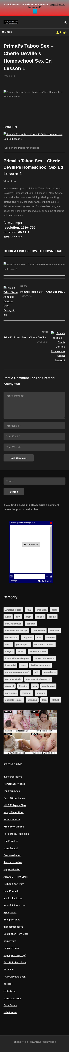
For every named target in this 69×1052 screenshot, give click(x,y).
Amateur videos (13, 610)
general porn (22, 644)
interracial (10, 665)
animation (42, 610)
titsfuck (55, 700)
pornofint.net (11, 848)
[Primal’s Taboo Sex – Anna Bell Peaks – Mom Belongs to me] (34, 301)
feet (39, 637)
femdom (50, 637)
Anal (29, 610)
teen (44, 700)
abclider (8, 983)
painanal (9, 686)
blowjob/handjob (13, 624)
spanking (32, 700)
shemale (41, 693)
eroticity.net (10, 991)
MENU (8, 32)
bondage (31, 624)
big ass (40, 617)
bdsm (28, 617)
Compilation (39, 630)
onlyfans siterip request (38, 679)
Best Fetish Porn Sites (16, 933)
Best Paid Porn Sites (15, 962)
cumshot (54, 630)
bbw (18, 617)
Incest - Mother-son (44, 658)
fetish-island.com (13, 898)
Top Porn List (11, 841)
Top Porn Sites (12, 790)
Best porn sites (12, 919)
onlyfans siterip (13, 679)
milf (36, 672)
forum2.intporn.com (14, 905)
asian (54, 610)
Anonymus (12, 384)
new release (50, 672)
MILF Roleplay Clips (15, 805)
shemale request (13, 700)
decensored (11, 637)
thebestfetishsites (13, 926)
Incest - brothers (38, 651)
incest (21, 651)
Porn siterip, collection (16, 833)
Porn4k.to (9, 969)
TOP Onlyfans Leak (14, 976)
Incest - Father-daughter (17, 658)
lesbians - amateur (40, 665)
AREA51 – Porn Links (16, 876)
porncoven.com (12, 998)
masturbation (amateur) (17, 672)
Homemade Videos (14, 783)
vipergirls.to (10, 912)
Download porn (12, 855)
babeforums (10, 1012)
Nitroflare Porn (12, 819)
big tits (52, 617)
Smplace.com (11, 948)
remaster (26, 693)
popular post (48, 686)
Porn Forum (10, 1005)
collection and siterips (16, 630)
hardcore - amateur (44, 644)
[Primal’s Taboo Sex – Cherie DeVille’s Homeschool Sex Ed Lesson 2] (34, 347)
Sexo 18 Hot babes (14, 798)
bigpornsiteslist (12, 869)
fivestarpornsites (13, 776)
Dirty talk (27, 637)
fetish (8, 644)
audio (8, 617)
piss (35, 686)
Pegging (23, 686)
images (9, 651)
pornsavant (10, 940)
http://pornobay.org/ (14, 955)
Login (63, 32)
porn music (11, 693)
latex (23, 665)
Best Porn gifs (11, 891)
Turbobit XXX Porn (14, 883)
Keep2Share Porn (14, 812)
